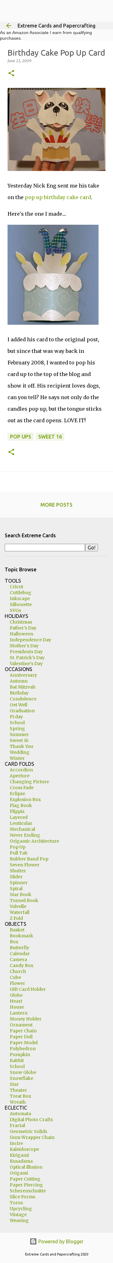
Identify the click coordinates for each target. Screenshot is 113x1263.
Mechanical (22, 829)
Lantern (19, 1013)
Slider (16, 877)
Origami (19, 1173)
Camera (18, 959)
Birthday (19, 693)
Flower (17, 983)
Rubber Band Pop (29, 859)
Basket (17, 930)
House (17, 1007)
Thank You (21, 746)
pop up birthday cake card (58, 197)
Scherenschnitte (28, 1191)
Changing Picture (29, 781)
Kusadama (21, 1161)
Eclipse (17, 793)
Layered (19, 817)
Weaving (19, 1220)
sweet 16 (50, 436)
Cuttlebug (20, 592)
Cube (15, 977)
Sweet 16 (19, 740)
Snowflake (21, 1078)
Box (14, 942)
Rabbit (17, 1060)
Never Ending (25, 835)
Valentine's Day (26, 663)
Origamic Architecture (34, 841)
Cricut (16, 586)
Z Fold (16, 918)
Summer (19, 734)
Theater (18, 1090)
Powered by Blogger (60, 1241)
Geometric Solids (28, 1131)
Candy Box (21, 965)
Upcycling (21, 1208)
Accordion (21, 770)
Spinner (19, 882)
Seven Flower (25, 865)
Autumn (19, 681)
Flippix (17, 811)
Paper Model (24, 1042)
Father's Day (23, 628)
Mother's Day (24, 646)
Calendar (20, 953)
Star (14, 1084)
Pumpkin (20, 1054)
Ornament (21, 1025)
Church (18, 971)
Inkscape (20, 598)
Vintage (18, 1214)
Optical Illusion (26, 1167)
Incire (16, 1143)
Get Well (18, 705)
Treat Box (20, 1096)
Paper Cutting (25, 1179)
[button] (11, 73)
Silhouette (21, 604)
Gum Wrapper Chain (32, 1137)
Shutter (18, 871)
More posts (56, 505)
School (17, 722)
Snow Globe (23, 1072)
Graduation (22, 711)
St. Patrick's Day (27, 657)
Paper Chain (23, 1031)
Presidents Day (26, 651)
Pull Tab (19, 853)
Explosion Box (25, 799)
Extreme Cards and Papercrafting (56, 25)
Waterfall (20, 912)
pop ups (20, 436)
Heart (16, 1001)
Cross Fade (22, 787)
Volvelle (18, 906)
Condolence (23, 699)
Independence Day (30, 640)
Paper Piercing (26, 1185)
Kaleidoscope (24, 1149)
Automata (20, 1113)
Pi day (16, 716)
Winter (17, 758)
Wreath (18, 1102)
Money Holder (25, 1019)
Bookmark (21, 936)
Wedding (20, 752)
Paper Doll (21, 1037)
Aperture (20, 776)
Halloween (21, 634)
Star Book (20, 894)
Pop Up (17, 847)
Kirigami (19, 1155)
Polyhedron (23, 1048)
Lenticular (21, 823)
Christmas (21, 622)
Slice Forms (22, 1197)
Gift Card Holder (28, 989)
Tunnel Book (24, 900)
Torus (16, 1202)
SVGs (15, 610)
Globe (16, 995)
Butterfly (19, 947)
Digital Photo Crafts (31, 1119)
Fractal (17, 1125)
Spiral (16, 888)
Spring (17, 728)
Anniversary (23, 675)
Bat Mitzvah (22, 687)
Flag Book (21, 805)
